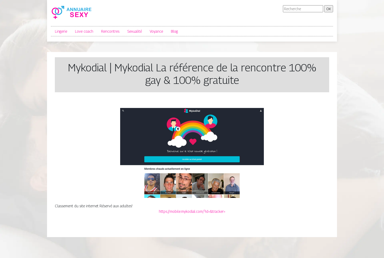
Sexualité (134, 31)
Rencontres (110, 31)
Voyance (156, 31)
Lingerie (61, 31)
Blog (174, 31)
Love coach (84, 31)
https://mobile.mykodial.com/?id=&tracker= (192, 211)
